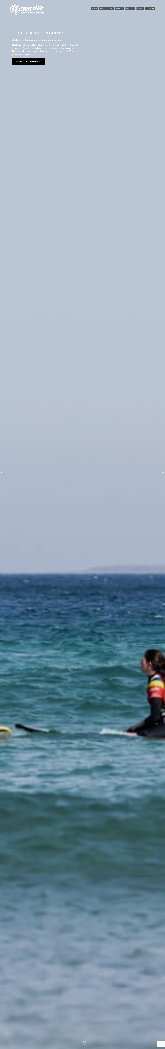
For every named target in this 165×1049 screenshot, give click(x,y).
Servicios (120, 9)
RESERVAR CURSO (106, 9)
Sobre (94, 9)
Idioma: (149, 9)
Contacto (130, 9)
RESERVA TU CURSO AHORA (29, 61)
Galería (140, 9)
